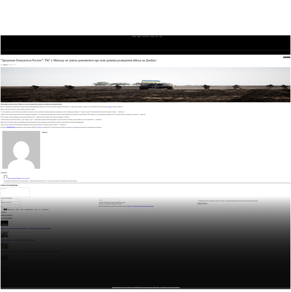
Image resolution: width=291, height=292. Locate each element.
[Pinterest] (14, 284)
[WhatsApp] (19, 284)
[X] (8, 284)
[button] (41, 44)
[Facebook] (3, 284)
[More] (25, 284)
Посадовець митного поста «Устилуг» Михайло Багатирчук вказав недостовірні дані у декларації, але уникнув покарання (146, 287)
